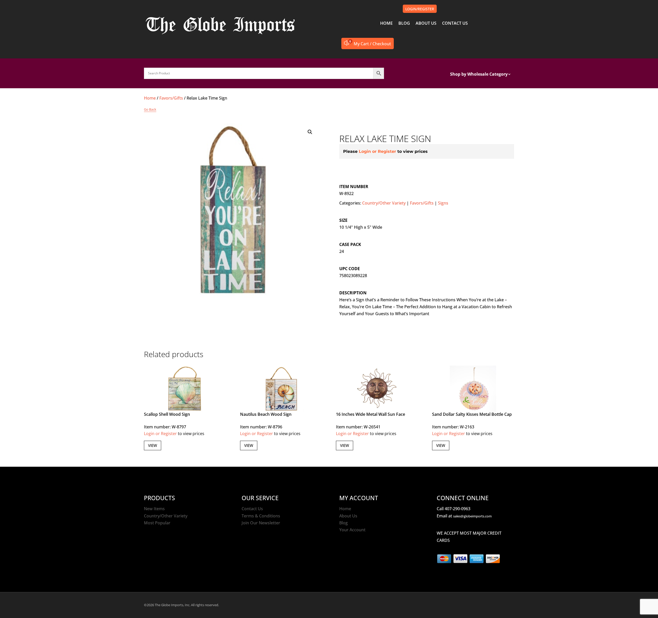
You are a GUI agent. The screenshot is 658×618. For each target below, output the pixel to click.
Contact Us (252, 508)
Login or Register (377, 151)
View (152, 445)
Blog (343, 523)
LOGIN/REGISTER (419, 8)
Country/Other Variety (384, 203)
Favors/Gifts (171, 98)
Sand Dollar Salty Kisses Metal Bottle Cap (472, 414)
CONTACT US (455, 23)
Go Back (150, 109)
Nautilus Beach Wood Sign (265, 414)
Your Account (352, 530)
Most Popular (157, 523)
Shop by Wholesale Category (479, 74)
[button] (310, 132)
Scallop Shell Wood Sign (167, 414)
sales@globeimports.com (472, 516)
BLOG (404, 23)
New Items (154, 508)
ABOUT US (426, 23)
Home (150, 98)
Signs (443, 203)
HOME (386, 23)
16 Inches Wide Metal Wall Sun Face (370, 414)
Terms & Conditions (261, 516)
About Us (348, 516)
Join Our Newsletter (261, 523)
